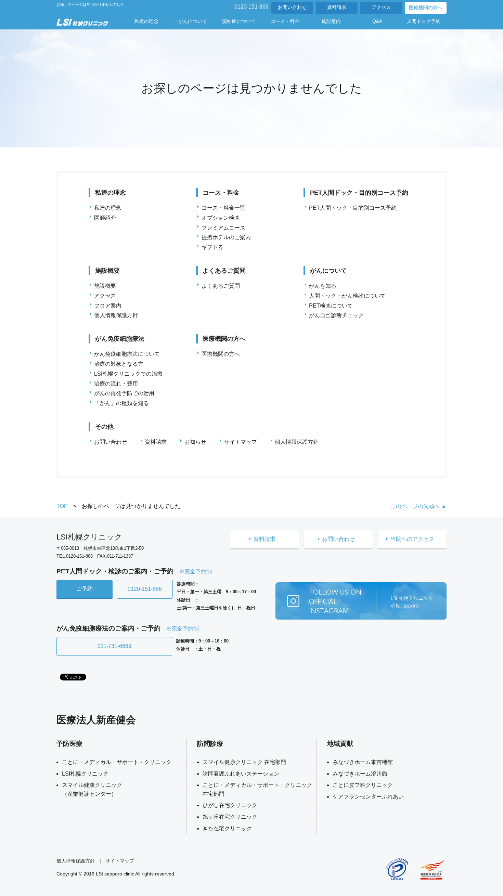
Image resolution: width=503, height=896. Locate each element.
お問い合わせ (292, 7)
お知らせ (195, 442)
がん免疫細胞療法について (127, 354)
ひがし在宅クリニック (230, 805)
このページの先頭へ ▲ (418, 506)
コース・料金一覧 (223, 208)
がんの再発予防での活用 (124, 393)
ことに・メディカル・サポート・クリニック (116, 762)
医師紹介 (105, 218)
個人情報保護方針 (116, 315)
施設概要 (105, 286)
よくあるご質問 (221, 286)
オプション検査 (221, 218)
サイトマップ (240, 442)
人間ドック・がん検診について (347, 296)
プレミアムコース (223, 228)
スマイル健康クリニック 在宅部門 (244, 762)
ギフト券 (212, 247)
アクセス (381, 7)
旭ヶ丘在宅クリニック (230, 817)
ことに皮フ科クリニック (363, 785)
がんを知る (322, 286)
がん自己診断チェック (336, 315)
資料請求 (336, 7)
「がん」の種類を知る (121, 403)
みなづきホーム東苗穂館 (363, 762)
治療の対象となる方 (118, 364)
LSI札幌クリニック (85, 774)
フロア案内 (107, 306)
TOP (62, 506)
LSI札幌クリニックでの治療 (128, 374)
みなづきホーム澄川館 (360, 774)
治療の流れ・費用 (116, 384)
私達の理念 (107, 208)
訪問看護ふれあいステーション (241, 774)
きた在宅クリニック (227, 828)
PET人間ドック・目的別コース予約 (353, 208)
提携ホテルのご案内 (226, 237)
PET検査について (331, 306)
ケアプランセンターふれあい (368, 797)
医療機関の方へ (425, 7)
